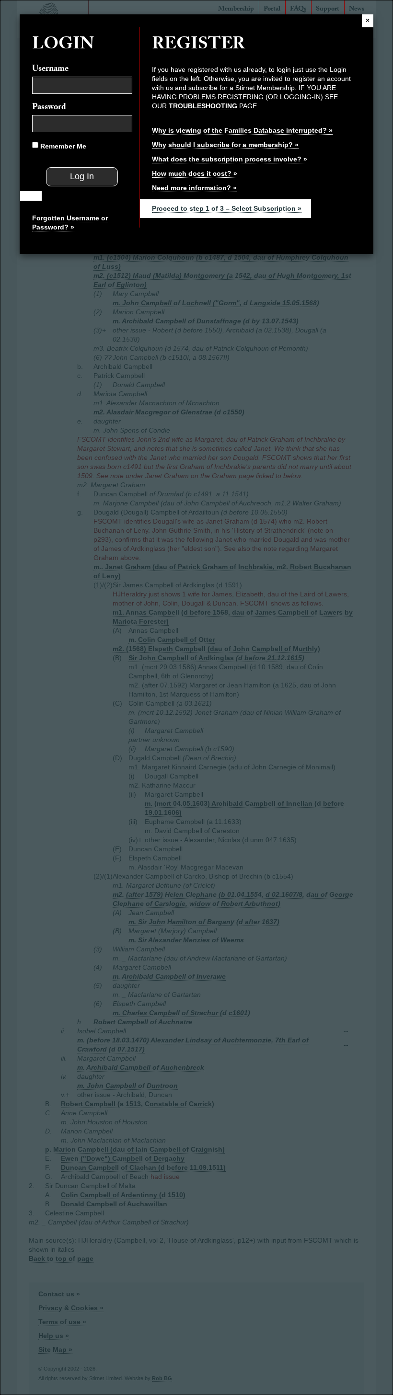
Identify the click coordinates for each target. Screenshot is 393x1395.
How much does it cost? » (194, 173)
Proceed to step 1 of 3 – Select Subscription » (226, 208)
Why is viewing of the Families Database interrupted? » (242, 130)
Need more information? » (194, 188)
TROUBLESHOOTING (203, 106)
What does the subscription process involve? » (229, 159)
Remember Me (62, 146)
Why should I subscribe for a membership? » (225, 145)
